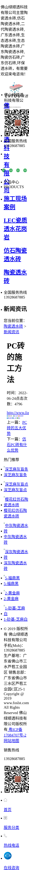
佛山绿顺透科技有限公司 (7, 147)
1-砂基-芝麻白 (16, 619)
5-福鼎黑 (11, 583)
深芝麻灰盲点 (15, 490)
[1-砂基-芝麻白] (16, 614)
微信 (19, 418)
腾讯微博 (10, 418)
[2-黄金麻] (12, 593)
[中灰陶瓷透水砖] (16, 531)
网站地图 (11, 740)
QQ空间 (16, 415)
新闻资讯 (11, 332)
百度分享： (10, 415)
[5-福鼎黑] (12, 578)
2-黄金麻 (11, 598)
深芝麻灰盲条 (15, 475)
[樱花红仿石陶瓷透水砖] (16, 505)
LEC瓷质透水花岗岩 (15, 229)
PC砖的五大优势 (17, 428)
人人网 (15, 418)
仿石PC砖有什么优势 (17, 444)
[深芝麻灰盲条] (16, 469)
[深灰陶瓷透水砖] (16, 557)
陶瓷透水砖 (13, 326)
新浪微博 (21, 415)
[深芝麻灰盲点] (16, 484)
